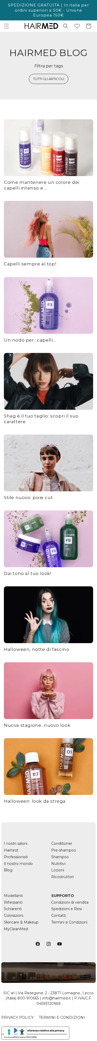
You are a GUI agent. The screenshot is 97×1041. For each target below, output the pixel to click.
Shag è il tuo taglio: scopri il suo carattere (41, 418)
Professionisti (16, 857)
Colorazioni (13, 915)
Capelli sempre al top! (30, 263)
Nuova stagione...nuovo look (37, 725)
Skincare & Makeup (21, 922)
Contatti (58, 915)
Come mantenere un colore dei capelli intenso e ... (41, 185)
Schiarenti (13, 908)
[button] (6, 26)
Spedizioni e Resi (66, 908)
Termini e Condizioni (69, 922)
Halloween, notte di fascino (36, 649)
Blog (8, 870)
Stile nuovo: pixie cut (28, 497)
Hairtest (11, 850)
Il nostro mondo (18, 863)
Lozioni (57, 870)
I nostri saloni (15, 843)
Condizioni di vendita (69, 902)
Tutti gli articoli (48, 79)
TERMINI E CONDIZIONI (62, 1017)
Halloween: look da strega (35, 801)
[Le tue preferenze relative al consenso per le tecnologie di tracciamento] (9, 1032)
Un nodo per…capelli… (30, 340)
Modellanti (13, 895)
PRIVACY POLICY (17, 1017)
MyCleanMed (16, 929)
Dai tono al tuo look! (27, 573)
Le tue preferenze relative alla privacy (40, 1030)
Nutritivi (58, 863)
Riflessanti (13, 902)
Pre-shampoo (63, 850)
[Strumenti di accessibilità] (22, 1032)
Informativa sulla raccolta (20, 1036)
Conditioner (61, 843)
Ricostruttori (62, 876)
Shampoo (60, 857)
